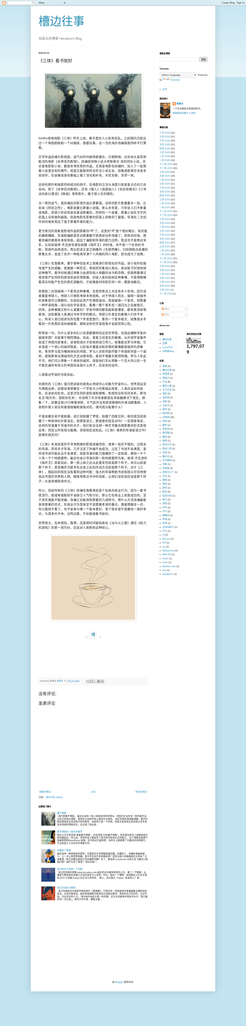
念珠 (164, 452)
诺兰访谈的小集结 (66, 887)
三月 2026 (165, 152)
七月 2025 (165, 183)
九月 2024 (165, 223)
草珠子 (165, 378)
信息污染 (167, 495)
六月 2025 (165, 187)
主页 (93, 792)
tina (164, 570)
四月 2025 (165, 195)
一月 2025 (165, 207)
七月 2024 (165, 231)
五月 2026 (165, 144)
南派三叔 (167, 448)
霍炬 (164, 425)
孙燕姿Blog (168, 351)
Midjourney (168, 550)
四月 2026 (165, 148)
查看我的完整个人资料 (184, 113)
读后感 (165, 397)
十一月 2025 (166, 168)
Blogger (119, 982)
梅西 (164, 440)
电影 (164, 393)
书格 (164, 464)
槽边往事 (61, 21)
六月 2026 (165, 140)
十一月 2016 (166, 293)
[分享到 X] (95, 681)
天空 (164, 476)
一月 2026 (165, 160)
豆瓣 (164, 343)
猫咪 (164, 437)
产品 (164, 381)
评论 (166, 315)
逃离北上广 (168, 472)
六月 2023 (165, 282)
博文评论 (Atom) (54, 797)
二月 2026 (165, 156)
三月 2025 (165, 199)
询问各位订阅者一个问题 (69, 869)
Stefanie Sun (169, 566)
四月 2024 (165, 242)
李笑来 (165, 429)
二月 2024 (165, 250)
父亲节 (165, 405)
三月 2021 (165, 289)
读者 (164, 401)
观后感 (165, 413)
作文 (164, 531)
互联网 (165, 417)
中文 (164, 511)
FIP (164, 542)
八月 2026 (165, 132)
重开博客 (61, 813)
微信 (164, 483)
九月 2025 (165, 176)
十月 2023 (165, 266)
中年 (164, 507)
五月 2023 (165, 285)
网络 (164, 480)
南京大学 (167, 444)
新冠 (164, 491)
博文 (166, 309)
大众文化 (167, 389)
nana (165, 562)
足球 (164, 523)
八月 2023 (165, 274)
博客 (164, 366)
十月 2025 (165, 172)
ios (163, 546)
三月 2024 (165, 246)
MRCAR (166, 554)
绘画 (164, 421)
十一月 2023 (166, 262)
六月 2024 (165, 234)
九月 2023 (165, 270)
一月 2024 (165, 254)
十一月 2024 (166, 215)
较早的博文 (141, 792)
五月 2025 (165, 191)
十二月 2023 (166, 258)
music (165, 558)
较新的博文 (45, 792)
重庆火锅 (167, 386)
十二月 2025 (166, 164)
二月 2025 (165, 203)
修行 (164, 499)
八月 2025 (165, 180)
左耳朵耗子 (168, 527)
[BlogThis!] (91, 681)
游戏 (164, 503)
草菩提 (165, 374)
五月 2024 (165, 238)
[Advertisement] (123, 942)
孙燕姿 (165, 468)
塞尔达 (165, 456)
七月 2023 (165, 278)
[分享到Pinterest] (102, 681)
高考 (164, 409)
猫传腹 (165, 432)
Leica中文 (167, 347)
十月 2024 (165, 219)
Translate (175, 80)
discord (166, 539)
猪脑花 (165, 515)
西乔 (164, 488)
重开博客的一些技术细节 (69, 831)
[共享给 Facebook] (99, 681)
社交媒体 (167, 460)
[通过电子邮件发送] (88, 681)
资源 (164, 519)
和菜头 (179, 103)
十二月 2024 (166, 211)
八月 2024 (165, 227)
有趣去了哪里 (64, 850)
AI (163, 534)
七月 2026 (165, 136)
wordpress (167, 574)
